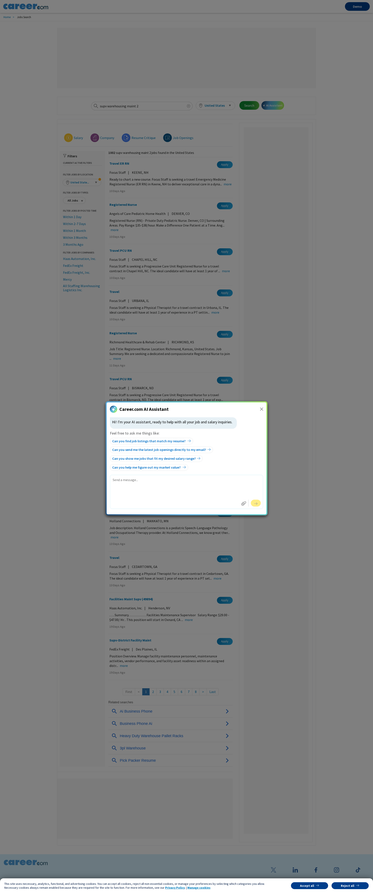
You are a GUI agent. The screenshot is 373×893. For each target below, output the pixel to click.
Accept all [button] (307, 886)
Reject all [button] (347, 886)
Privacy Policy (175, 888)
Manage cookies (198, 888)
